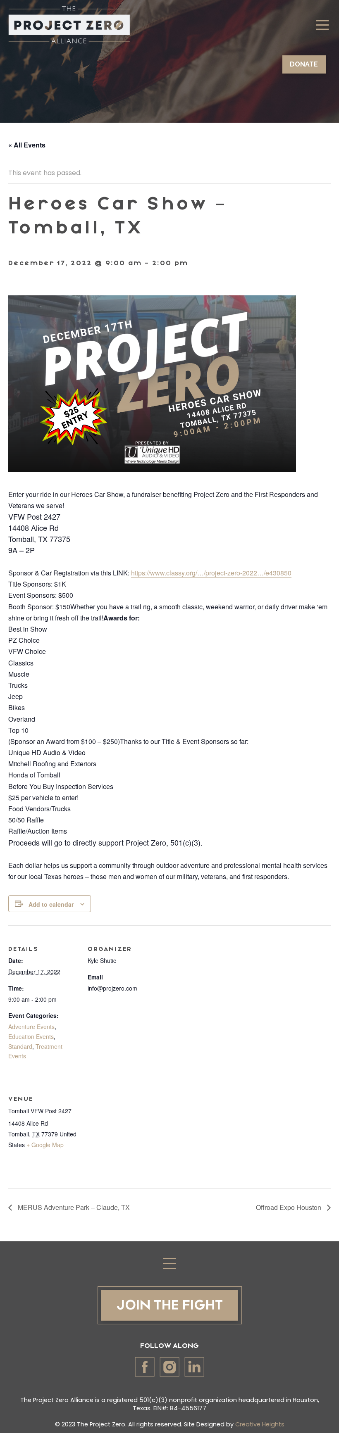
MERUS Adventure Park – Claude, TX (73, 1207)
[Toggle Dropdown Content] (322, 25)
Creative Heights (259, 1424)
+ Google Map (45, 1145)
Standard (20, 1046)
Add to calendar (51, 904)
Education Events (31, 1036)
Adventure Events (31, 1026)
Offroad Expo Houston (289, 1207)
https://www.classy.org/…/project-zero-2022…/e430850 (211, 572)
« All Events (26, 145)
